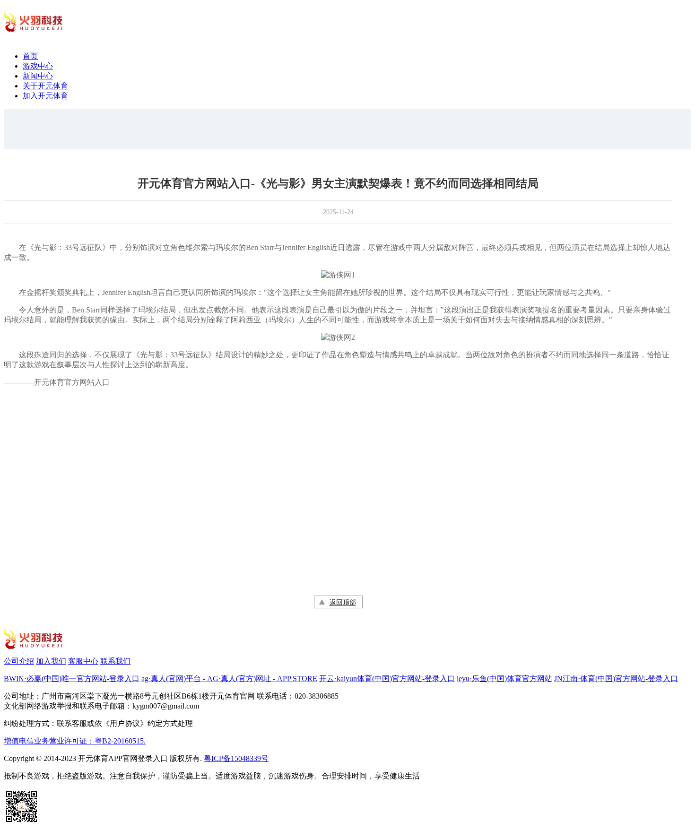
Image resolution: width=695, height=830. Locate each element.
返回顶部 (343, 602)
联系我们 (115, 661)
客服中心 (83, 661)
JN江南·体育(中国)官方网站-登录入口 (616, 678)
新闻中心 (38, 76)
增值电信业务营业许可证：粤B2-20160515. (75, 741)
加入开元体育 (45, 96)
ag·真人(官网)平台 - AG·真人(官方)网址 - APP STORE (229, 678)
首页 (30, 56)
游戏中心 (38, 66)
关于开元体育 (45, 86)
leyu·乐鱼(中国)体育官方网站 (504, 678)
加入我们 (51, 661)
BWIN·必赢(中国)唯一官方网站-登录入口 (71, 678)
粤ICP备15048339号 (236, 758)
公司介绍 (19, 661)
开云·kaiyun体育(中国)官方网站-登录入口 (387, 678)
